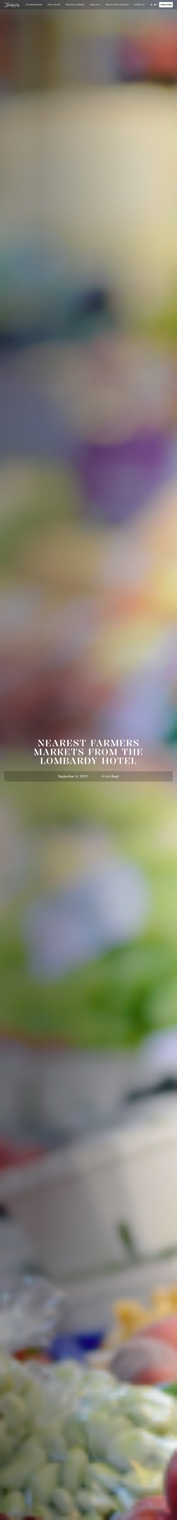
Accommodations (33, 4)
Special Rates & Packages (117, 4)
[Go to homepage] (11, 4)
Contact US (139, 4)
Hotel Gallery (53, 4)
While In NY (95, 4)
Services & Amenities (75, 4)
